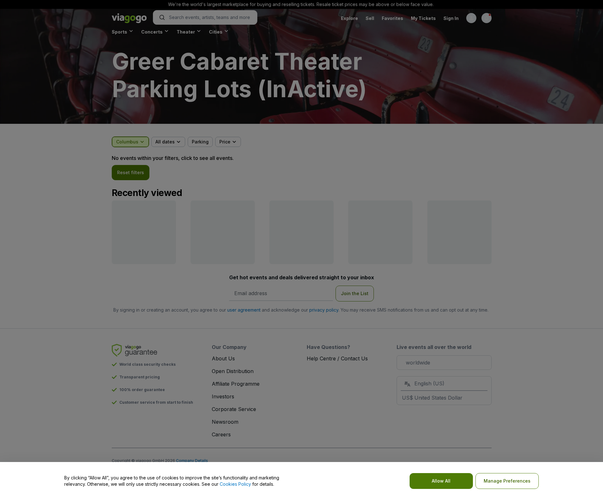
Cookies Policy (235, 484)
